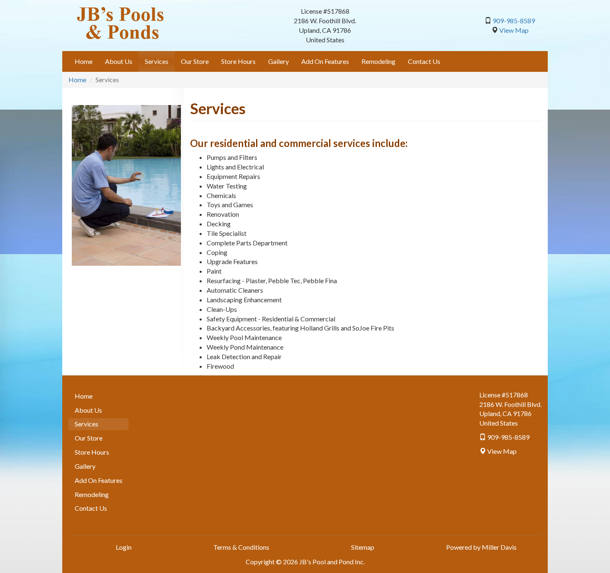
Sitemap (362, 547)
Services (156, 61)
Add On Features (325, 61)
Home (84, 61)
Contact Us (424, 61)
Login (124, 547)
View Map (514, 30)
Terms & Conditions (241, 547)
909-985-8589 (514, 20)
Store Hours (238, 61)
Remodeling (378, 61)
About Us (118, 61)
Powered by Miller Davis (481, 547)
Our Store (195, 61)
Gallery (278, 61)
